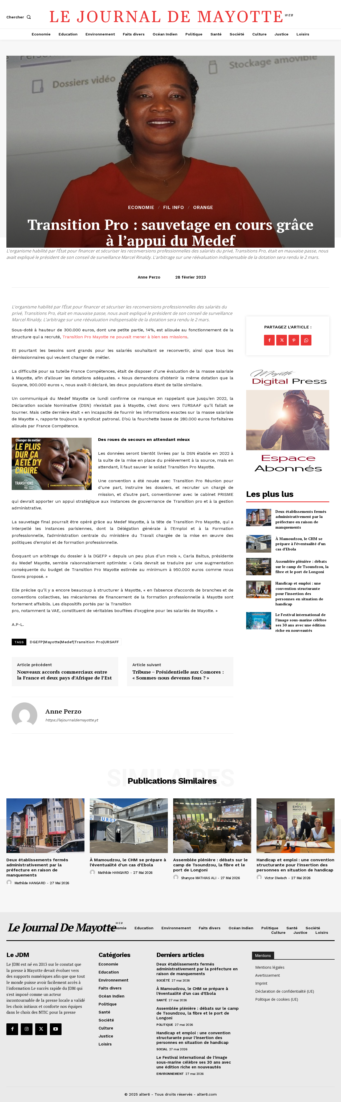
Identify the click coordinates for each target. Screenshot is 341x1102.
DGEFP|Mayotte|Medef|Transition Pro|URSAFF (74, 642)
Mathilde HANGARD (30, 883)
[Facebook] (269, 340)
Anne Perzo (149, 277)
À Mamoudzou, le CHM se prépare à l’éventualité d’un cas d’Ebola (300, 544)
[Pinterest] (294, 340)
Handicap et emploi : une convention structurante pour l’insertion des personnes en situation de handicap (299, 593)
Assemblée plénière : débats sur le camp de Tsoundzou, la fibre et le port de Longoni (301, 566)
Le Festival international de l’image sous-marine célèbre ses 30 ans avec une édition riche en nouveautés (300, 622)
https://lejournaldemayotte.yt (71, 720)
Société (163, 980)
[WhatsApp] (306, 340)
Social (161, 1049)
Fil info (173, 207)
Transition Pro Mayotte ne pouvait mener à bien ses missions (124, 336)
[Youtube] (56, 1029)
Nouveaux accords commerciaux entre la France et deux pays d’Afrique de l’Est (64, 675)
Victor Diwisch (276, 878)
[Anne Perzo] (24, 715)
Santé (161, 1000)
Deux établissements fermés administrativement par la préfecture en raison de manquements (300, 519)
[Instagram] (27, 1029)
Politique (164, 1025)
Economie (141, 207)
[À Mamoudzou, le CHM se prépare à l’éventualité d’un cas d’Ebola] (258, 543)
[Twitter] (281, 340)
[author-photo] (9, 883)
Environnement (170, 1074)
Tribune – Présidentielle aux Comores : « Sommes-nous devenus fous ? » (178, 675)
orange (203, 207)
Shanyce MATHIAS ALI (198, 878)
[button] (19, 17)
